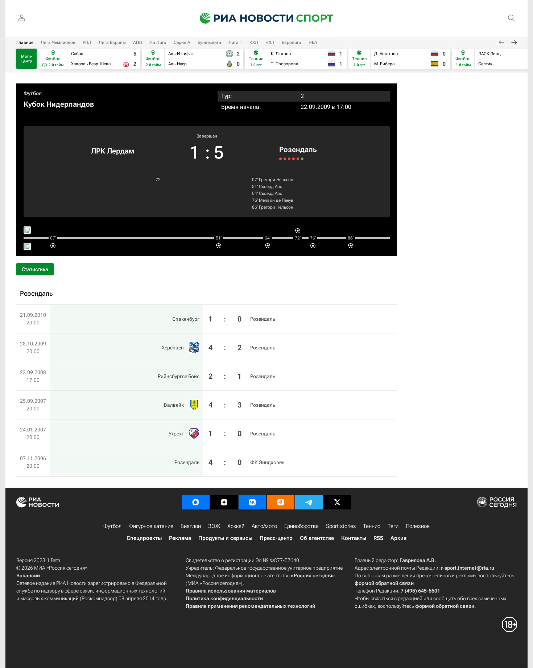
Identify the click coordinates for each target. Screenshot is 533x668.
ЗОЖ (214, 526)
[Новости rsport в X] (337, 502)
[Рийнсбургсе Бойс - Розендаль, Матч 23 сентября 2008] (289, 158)
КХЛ (253, 42)
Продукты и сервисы (225, 538)
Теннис (371, 526)
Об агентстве (317, 538)
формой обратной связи (384, 583)
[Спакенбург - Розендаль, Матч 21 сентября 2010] (280, 158)
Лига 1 (235, 42)
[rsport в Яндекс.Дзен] (224, 502)
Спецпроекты (144, 538)
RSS (378, 538)
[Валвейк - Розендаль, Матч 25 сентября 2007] (293, 158)
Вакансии (28, 575)
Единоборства (301, 526)
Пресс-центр (276, 538)
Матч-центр (26, 58)
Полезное (418, 526)
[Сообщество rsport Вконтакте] (252, 502)
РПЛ (87, 42)
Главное (24, 42)
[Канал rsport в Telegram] (309, 502)
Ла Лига (157, 42)
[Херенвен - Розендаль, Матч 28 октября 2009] (285, 158)
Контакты (353, 538)
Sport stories (341, 526)
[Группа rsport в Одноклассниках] (280, 502)
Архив (398, 538)
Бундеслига (209, 42)
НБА (313, 42)
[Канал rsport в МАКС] (196, 502)
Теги (393, 526)
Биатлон (191, 526)
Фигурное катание (151, 526)
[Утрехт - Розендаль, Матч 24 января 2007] (298, 158)
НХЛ (269, 42)
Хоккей (235, 526)
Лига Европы (112, 42)
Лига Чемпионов (58, 42)
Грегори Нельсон (276, 179)
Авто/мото (264, 526)
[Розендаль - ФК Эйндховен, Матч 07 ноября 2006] (302, 158)
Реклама (180, 538)
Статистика (35, 269)
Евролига (291, 42)
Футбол (33, 93)
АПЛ (137, 42)
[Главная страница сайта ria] (242, 18)
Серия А (182, 42)
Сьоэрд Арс (270, 186)
